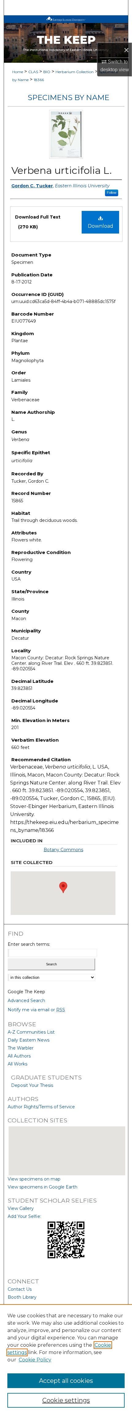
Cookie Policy (35, 1360)
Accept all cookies (66, 1380)
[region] (66, 1359)
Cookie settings (66, 1400)
